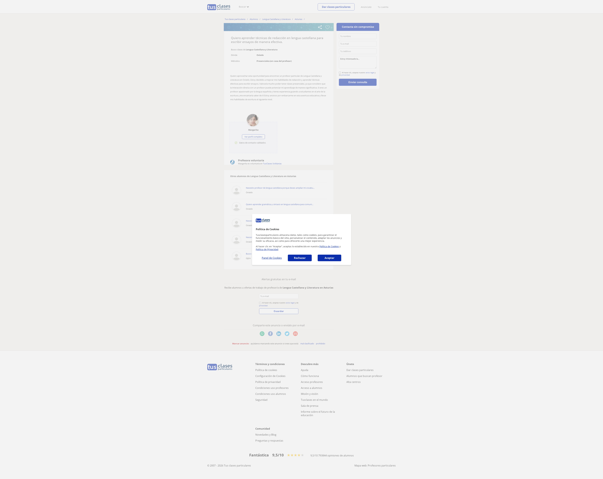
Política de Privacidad (267, 249)
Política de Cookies (329, 246)
